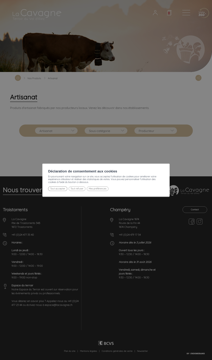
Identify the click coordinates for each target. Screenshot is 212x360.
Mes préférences (97, 188)
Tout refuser (77, 188)
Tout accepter (57, 188)
